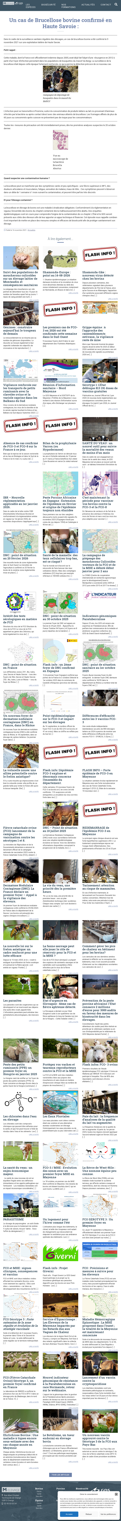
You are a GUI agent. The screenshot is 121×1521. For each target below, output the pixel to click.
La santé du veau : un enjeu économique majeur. (17, 1171)
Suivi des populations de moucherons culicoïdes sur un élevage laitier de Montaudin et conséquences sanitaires (20, 278)
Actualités (88, 5)
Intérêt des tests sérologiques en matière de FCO (20, 619)
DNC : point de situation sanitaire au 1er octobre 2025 (99, 668)
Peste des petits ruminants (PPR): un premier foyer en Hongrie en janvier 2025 (20, 1069)
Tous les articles (60, 1475)
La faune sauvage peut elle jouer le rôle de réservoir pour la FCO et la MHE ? (59, 951)
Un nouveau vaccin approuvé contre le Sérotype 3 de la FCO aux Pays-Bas (99, 1440)
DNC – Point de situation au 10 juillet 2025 (60, 829)
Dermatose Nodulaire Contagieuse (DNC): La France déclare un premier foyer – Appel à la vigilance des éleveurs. (20, 893)
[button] (116, 1494)
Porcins (60, 1488)
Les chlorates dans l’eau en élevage (20, 1117)
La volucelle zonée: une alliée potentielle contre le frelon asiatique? (20, 773)
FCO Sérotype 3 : (20, 1324)
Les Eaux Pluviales (56, 1116)
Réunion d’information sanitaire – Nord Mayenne (59, 388)
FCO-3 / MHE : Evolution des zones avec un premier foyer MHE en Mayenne (60, 1172)
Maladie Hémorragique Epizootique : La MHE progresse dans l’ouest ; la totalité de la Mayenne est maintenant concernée (100, 1327)
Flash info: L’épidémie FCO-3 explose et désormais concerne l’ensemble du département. (58, 776)
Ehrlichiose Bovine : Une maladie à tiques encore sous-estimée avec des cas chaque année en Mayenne (20, 1441)
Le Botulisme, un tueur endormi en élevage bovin (58, 1438)
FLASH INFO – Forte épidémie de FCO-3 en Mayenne (97, 773)
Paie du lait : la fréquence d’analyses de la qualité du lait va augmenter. (100, 1119)
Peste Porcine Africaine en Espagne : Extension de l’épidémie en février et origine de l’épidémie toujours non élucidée (59, 504)
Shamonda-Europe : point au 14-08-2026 (56, 273)
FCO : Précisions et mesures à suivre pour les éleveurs (97, 1271)
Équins (39, 1500)
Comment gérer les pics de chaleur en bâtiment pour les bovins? (98, 949)
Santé (39, 1494)
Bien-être (39, 1496)
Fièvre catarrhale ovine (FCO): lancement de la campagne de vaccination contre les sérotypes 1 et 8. (20, 834)
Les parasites (12, 1000)
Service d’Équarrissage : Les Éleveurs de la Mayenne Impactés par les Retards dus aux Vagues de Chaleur (59, 1325)
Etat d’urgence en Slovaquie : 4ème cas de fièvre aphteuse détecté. (59, 1004)
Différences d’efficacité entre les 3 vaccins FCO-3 (99, 719)
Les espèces (31, 6)
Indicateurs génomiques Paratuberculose (99, 617)
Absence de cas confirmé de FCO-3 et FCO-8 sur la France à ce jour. (20, 446)
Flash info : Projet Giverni (55, 1269)
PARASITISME (13, 1219)
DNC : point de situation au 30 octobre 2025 (59, 617)
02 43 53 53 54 (10, 1503)
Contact (106, 5)
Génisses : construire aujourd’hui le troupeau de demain (19, 330)
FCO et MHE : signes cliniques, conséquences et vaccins (20, 1271)
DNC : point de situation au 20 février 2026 (20, 556)
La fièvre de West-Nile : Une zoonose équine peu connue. (99, 1171)
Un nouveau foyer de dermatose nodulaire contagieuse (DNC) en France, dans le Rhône (19, 720)
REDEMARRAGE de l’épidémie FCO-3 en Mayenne (96, 831)
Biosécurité (48, 5)
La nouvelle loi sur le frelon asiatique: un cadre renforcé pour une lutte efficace (20, 951)
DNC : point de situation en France (20, 666)
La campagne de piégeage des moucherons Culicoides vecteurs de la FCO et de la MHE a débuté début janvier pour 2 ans (99, 563)
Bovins (39, 1488)
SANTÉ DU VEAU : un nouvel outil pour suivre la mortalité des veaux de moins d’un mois (99, 448)
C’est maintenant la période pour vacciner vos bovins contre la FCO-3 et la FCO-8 (97, 502)
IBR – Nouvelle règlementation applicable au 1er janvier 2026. (20, 502)
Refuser (89, 1514)
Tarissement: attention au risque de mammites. (99, 886)
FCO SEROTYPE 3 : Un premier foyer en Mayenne (97, 1222)
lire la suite (34, 300)
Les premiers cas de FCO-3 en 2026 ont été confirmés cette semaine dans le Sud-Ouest (60, 332)
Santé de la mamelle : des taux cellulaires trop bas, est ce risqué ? (60, 558)
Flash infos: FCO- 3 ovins (100, 1064)
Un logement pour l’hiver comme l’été (56, 1220)
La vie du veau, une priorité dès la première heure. (59, 888)
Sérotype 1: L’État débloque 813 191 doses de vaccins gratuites (100, 388)
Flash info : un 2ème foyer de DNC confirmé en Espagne (59, 668)
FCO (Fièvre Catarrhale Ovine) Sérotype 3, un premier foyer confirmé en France (19, 1382)
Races (39, 1491)
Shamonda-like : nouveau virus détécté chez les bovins (98, 275)
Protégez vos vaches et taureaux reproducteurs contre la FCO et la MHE (59, 1068)
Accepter (69, 1514)
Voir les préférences (108, 1514)
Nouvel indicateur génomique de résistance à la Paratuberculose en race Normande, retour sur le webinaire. (60, 1384)
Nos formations (69, 6)
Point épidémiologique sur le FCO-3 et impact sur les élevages (59, 719)
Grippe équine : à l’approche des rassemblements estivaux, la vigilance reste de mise (97, 333)
